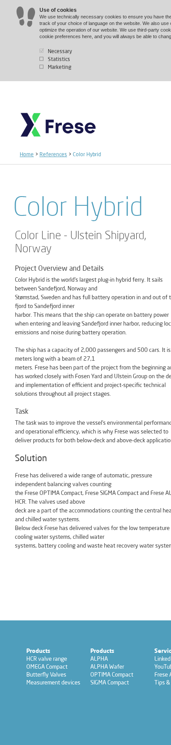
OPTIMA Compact (111, 674)
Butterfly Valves (46, 674)
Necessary (60, 51)
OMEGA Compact (47, 666)
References (53, 154)
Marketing (59, 67)
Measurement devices (53, 682)
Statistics (59, 59)
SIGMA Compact (109, 682)
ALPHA (99, 658)
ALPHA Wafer (107, 666)
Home (27, 154)
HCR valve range (46, 658)
